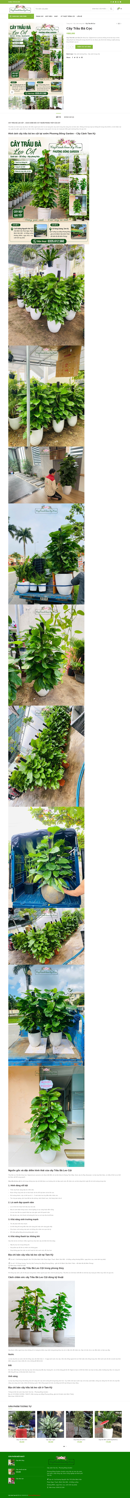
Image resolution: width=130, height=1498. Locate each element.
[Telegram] (120, 2)
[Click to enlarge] (12, 92)
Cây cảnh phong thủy (80, 54)
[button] (33, 1414)
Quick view (33, 1418)
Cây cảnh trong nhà (78, 23)
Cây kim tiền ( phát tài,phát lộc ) (108, 1439)
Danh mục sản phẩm (99, 8)
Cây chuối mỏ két (21, 1469)
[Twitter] (113, 2)
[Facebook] (111, 2)
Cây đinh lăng (20, 1460)
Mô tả (58, 117)
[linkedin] (118, 2)
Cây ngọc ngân (50, 1439)
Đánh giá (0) (69, 117)
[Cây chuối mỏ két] (11, 1472)
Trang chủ (69, 23)
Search (111, 9)
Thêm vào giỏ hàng (84, 46)
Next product (121, 24)
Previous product (117, 24)
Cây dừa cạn (20, 1478)
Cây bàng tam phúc (79, 1439)
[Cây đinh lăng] (11, 1463)
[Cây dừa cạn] (11, 1481)
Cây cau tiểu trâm (21, 1439)
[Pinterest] (115, 2)
